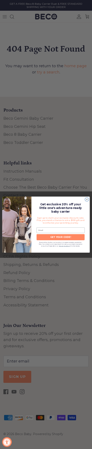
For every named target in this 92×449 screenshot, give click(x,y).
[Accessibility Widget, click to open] (7, 442)
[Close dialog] (87, 199)
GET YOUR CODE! (60, 237)
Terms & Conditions (64, 246)
